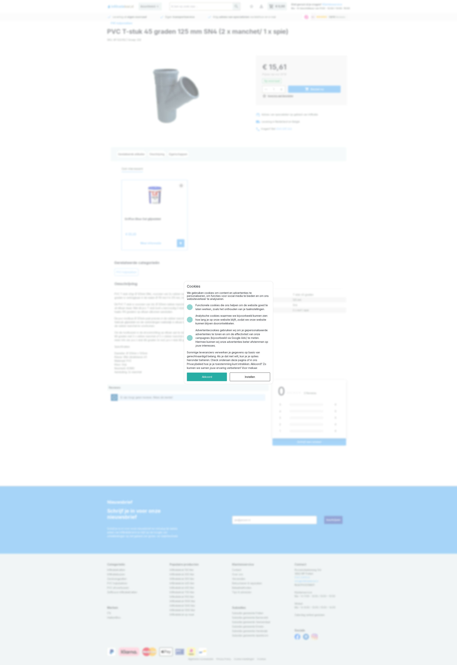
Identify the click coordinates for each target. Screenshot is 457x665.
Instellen (250, 376)
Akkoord (207, 376)
